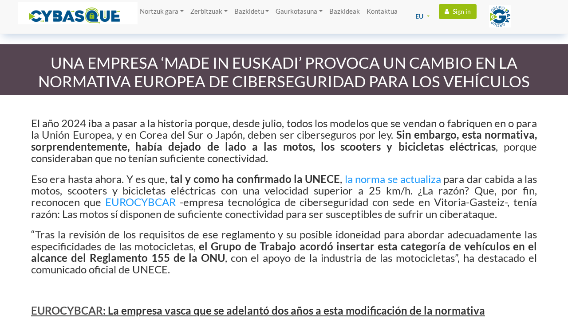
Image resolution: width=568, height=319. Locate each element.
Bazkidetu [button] (249, 11)
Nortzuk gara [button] (159, 11)
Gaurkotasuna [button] (296, 11)
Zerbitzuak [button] (206, 11)
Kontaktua (382, 11)
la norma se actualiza (393, 178)
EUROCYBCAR (142, 201)
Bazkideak (344, 11)
